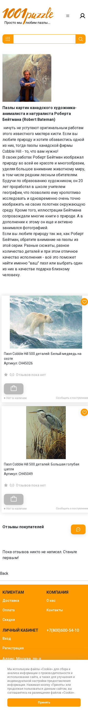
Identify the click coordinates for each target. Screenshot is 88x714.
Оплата (8, 610)
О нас (50, 600)
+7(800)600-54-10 (62, 630)
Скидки (8, 620)
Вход (6, 638)
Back (4, 573)
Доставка (10, 600)
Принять (44, 702)
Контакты (54, 610)
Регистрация (13, 648)
